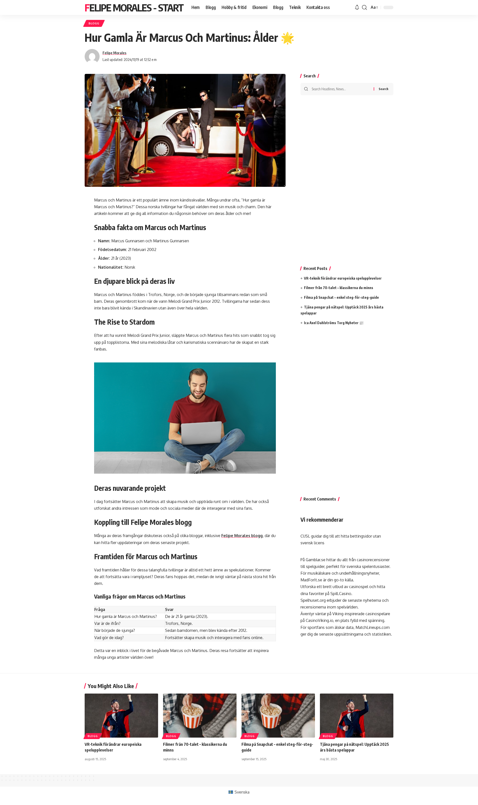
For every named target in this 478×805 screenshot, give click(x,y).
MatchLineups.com (373, 627)
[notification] (357, 7)
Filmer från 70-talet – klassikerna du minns (338, 288)
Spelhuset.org (313, 600)
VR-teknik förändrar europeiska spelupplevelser (343, 278)
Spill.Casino (340, 593)
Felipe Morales (114, 52)
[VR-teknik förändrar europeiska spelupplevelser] (121, 716)
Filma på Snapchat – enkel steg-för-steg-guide (341, 297)
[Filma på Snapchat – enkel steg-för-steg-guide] (278, 716)
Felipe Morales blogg (242, 535)
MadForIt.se (311, 579)
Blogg (94, 23)
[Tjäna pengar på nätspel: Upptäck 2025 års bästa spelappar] (356, 716)
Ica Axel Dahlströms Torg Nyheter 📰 (333, 323)
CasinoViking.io (319, 620)
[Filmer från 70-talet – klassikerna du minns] (200, 716)
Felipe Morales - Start (134, 7)
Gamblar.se (315, 559)
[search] (364, 7)
